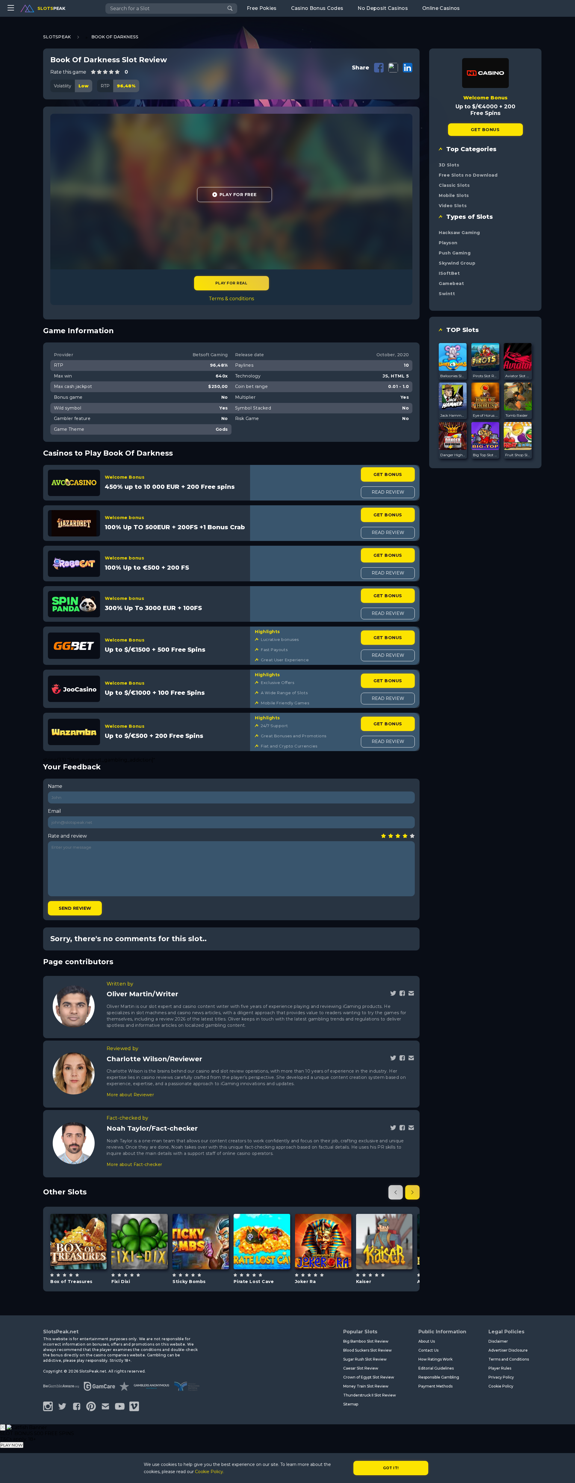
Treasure (85, 1256)
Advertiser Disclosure (508, 1350)
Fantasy (146, 1256)
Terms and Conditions (508, 1359)
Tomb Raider (517, 415)
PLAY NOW (12, 1445)
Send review (75, 908)
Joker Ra (305, 1281)
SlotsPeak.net (60, 1332)
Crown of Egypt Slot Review (368, 1377)
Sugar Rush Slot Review (365, 1359)
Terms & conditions (231, 298)
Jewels (207, 1256)
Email (54, 811)
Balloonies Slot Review (452, 376)
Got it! (391, 1468)
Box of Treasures (71, 1281)
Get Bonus (387, 474)
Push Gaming (454, 253)
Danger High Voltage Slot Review (452, 455)
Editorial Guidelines (436, 1368)
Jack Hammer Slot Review (452, 415)
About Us (426, 1341)
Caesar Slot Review (360, 1368)
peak (51, 8)
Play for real (231, 283)
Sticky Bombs (189, 1281)
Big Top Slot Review (485, 455)
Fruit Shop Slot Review (517, 455)
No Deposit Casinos (383, 8)
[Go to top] (563, 1471)
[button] (395, 1192)
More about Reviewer (130, 1094)
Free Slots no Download (468, 175)
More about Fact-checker (134, 1164)
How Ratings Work (435, 1359)
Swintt (447, 293)
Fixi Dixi (120, 1281)
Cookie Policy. (209, 1471)
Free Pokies (262, 8)
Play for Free (238, 194)
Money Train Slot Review (365, 1386)
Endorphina (323, 1226)
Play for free (78, 1241)
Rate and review (67, 836)
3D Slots (449, 165)
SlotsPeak (57, 37)
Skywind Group (457, 263)
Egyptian (330, 1256)
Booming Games (201, 1226)
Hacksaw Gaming (459, 232)
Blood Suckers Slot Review (367, 1350)
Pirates (269, 1256)
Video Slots (453, 205)
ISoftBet (449, 273)
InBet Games (262, 1226)
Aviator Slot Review (517, 376)
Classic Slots (454, 185)
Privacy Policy (501, 1377)
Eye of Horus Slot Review (485, 415)
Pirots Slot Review (485, 376)
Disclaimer (498, 1341)
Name (55, 786)
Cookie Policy (500, 1386)
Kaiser (363, 1281)
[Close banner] (2, 1427)
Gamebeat (451, 283)
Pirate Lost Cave (254, 1281)
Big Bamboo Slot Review (365, 1341)
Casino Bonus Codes (317, 8)
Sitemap (350, 1404)
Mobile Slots (454, 195)
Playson (448, 242)
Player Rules (499, 1368)
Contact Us (428, 1350)
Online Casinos (441, 8)
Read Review (388, 492)
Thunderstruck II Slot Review (369, 1395)
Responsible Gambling (438, 1377)
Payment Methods (435, 1386)
